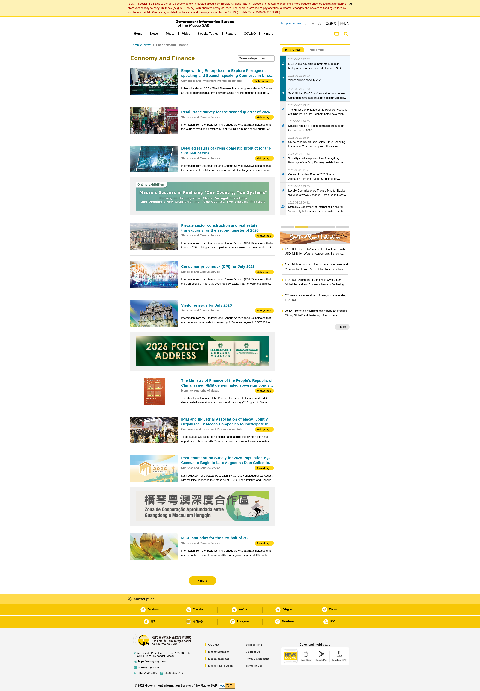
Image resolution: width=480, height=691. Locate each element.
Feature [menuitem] (231, 33)
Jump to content (291, 23)
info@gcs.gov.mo (148, 667)
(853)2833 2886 (147, 673)
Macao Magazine (219, 651)
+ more (342, 326)
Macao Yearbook (219, 658)
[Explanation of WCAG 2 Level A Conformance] (227, 685)
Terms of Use (254, 665)
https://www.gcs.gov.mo (152, 661)
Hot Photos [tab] (319, 50)
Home (134, 44)
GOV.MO (213, 644)
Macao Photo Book (220, 665)
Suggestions (254, 644)
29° (333, 23)
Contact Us (253, 651)
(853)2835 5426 (174, 673)
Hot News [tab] (293, 50)
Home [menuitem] (138, 33)
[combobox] (256, 58)
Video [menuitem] (186, 33)
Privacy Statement (257, 658)
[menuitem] (154, 33)
